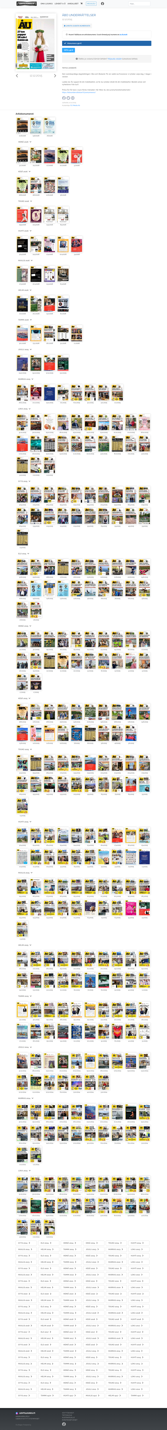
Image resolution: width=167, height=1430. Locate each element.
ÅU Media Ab (75, 105)
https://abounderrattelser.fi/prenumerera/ (79, 92)
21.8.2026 (123, 34)
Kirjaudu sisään (115, 59)
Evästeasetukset (69, 1420)
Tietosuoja (67, 1415)
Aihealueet (72, 4)
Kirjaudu (91, 4)
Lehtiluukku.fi (27, 1413)
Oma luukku (47, 4)
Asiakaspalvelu (22, 1416)
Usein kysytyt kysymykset (27, 1419)
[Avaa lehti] (22, 125)
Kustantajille (68, 1417)
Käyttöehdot (68, 1413)
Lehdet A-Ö (60, 4)
